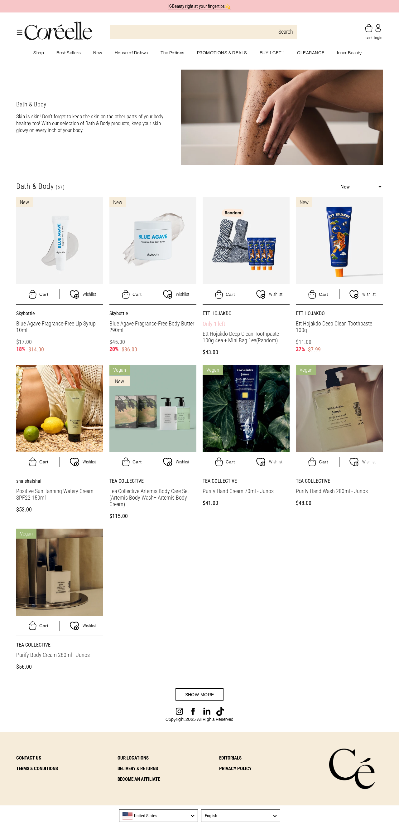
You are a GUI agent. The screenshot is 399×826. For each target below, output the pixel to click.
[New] (59, 240)
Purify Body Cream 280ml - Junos (53, 655)
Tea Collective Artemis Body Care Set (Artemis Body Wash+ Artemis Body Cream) (149, 497)
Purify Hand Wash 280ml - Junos (332, 491)
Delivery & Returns (138, 768)
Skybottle (25, 313)
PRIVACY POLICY (235, 768)
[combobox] (158, 815)
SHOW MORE (199, 694)
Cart (43, 294)
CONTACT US (28, 758)
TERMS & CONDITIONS (37, 768)
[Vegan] (246, 408)
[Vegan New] (152, 408)
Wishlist (89, 294)
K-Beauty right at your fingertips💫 (199, 6)
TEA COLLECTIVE (126, 481)
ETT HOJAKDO (217, 313)
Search (285, 31)
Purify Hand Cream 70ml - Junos (238, 491)
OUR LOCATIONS (133, 758)
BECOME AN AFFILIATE (139, 779)
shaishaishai (28, 481)
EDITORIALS (230, 758)
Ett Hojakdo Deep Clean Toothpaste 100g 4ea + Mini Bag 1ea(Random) (241, 337)
